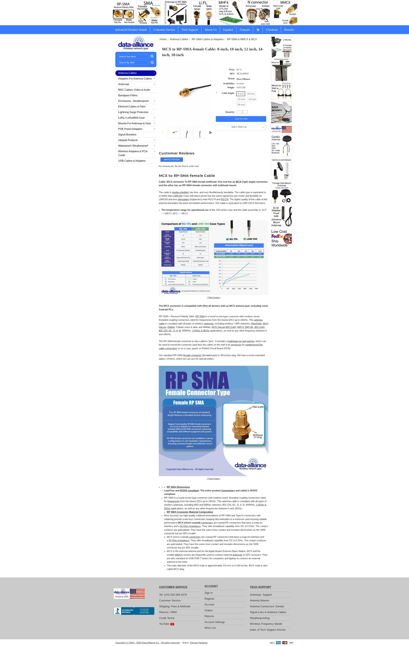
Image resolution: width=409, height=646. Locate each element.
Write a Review (171, 159)
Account (209, 604)
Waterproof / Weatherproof (133, 145)
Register (209, 598)
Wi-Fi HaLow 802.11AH (224, 327)
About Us (211, 29)
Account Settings (214, 622)
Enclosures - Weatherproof (133, 101)
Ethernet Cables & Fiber (132, 106)
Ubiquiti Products (128, 140)
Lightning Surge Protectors (133, 112)
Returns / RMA (168, 612)
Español (228, 29)
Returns (209, 616)
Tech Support (189, 29)
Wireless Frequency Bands (266, 623)
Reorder (289, 29)
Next (210, 131)
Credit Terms (166, 618)
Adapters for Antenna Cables (135, 78)
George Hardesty (199, 642)
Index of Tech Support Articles (268, 629)
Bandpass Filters (127, 95)
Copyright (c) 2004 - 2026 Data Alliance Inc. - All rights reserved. (147, 642)
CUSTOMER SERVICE (173, 587)
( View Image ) (213, 297)
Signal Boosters (127, 134)
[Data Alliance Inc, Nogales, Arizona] (134, 611)
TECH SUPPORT (260, 587)
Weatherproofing (260, 618)
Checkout (272, 29)
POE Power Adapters (130, 129)
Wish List (210, 627)
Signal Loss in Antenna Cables (268, 612)
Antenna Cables (127, 73)
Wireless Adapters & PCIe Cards (133, 153)
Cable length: (225, 93)
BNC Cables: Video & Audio (134, 89)
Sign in (208, 592)
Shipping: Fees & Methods (174, 606)
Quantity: (230, 112)
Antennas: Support (261, 594)
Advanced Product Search (131, 29)
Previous (161, 131)
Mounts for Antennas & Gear (134, 123)
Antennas (123, 84)
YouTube (164, 623)
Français (245, 29)
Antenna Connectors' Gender (267, 606)
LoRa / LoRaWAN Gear (131, 117)
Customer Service (164, 29)
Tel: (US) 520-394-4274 (173, 594)
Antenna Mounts (259, 600)
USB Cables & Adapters (132, 160)
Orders (208, 610)
